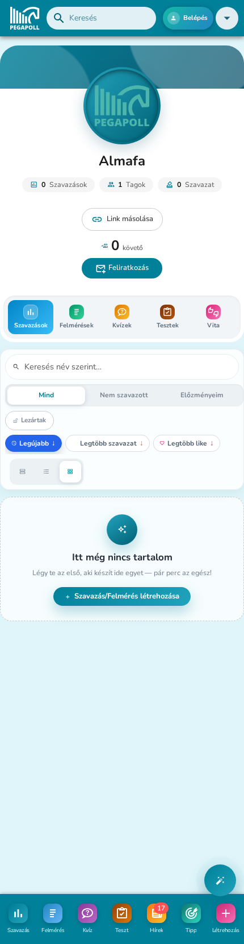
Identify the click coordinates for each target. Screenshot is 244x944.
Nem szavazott (124, 395)
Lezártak (33, 420)
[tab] (30, 317)
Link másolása (130, 219)
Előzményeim (202, 395)
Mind (46, 395)
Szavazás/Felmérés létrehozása (126, 596)
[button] (227, 18)
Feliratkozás (128, 268)
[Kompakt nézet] (46, 472)
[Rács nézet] (70, 472)
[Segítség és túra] (220, 880)
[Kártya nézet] (22, 472)
